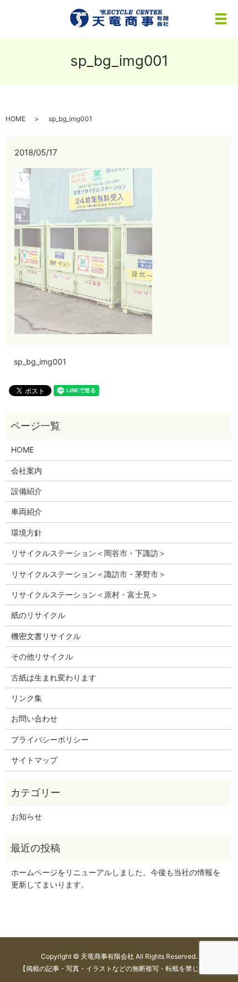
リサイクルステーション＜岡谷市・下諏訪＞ (88, 553)
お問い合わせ (34, 718)
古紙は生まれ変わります (53, 677)
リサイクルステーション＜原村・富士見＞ (84, 594)
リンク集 (26, 698)
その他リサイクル (42, 656)
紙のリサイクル (38, 615)
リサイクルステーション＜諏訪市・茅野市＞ (88, 574)
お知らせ (26, 816)
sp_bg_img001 (40, 361)
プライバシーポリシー (50, 739)
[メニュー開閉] (220, 18)
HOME (15, 119)
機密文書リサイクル (46, 636)
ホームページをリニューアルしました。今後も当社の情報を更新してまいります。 (115, 878)
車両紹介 (26, 511)
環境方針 (26, 532)
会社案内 (26, 470)
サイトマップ (34, 760)
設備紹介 (26, 491)
